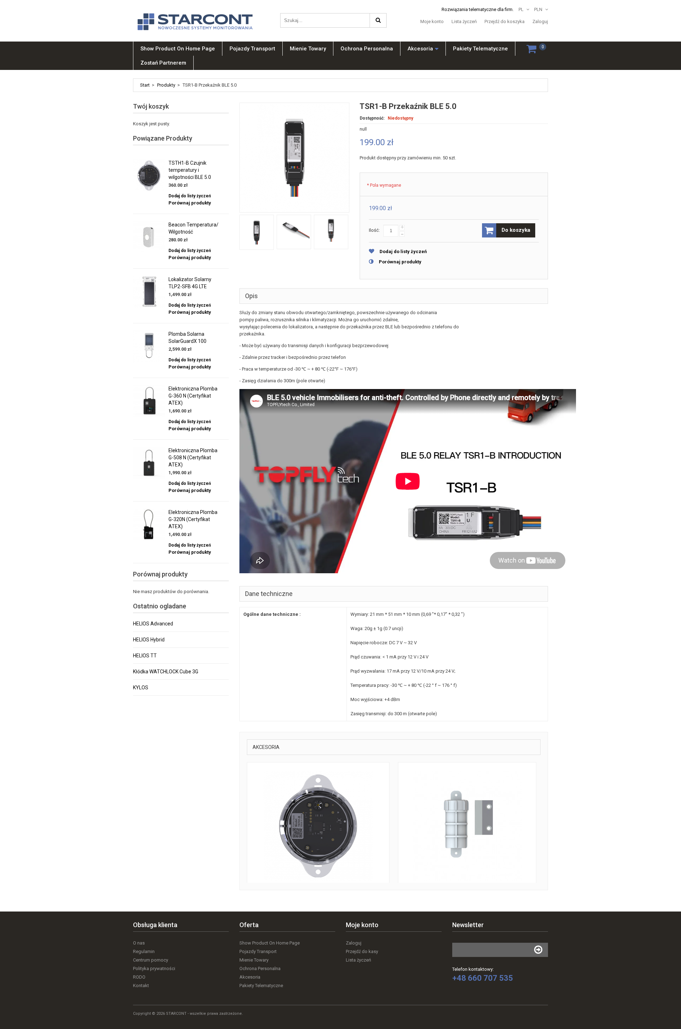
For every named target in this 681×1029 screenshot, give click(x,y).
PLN (538, 9)
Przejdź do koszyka (505, 21)
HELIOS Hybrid (149, 639)
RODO (139, 977)
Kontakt (141, 985)
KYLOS (140, 687)
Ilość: (374, 230)
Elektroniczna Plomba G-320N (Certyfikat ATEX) (192, 519)
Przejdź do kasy (362, 951)
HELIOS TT (145, 655)
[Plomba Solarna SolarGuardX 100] (149, 346)
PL (521, 9)
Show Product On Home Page (269, 943)
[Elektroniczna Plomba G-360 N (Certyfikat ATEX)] (149, 401)
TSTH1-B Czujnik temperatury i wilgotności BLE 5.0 (189, 170)
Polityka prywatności (154, 968)
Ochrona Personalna (260, 968)
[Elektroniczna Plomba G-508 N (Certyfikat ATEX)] (149, 463)
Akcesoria (249, 977)
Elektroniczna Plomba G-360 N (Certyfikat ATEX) (192, 396)
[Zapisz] (538, 950)
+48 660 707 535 (482, 978)
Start (145, 85)
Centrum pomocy (150, 960)
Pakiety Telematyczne (261, 985)
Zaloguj (540, 21)
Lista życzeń (464, 21)
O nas (139, 943)
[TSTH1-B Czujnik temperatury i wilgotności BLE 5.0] (318, 826)
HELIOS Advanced (153, 623)
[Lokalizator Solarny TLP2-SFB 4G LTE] (149, 292)
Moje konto (432, 21)
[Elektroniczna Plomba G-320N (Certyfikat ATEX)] (149, 525)
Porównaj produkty (400, 261)
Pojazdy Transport (258, 951)
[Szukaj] (378, 20)
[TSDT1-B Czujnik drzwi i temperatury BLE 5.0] (467, 826)
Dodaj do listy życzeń (403, 251)
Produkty (166, 85)
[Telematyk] (198, 15)
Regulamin (144, 951)
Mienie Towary (253, 960)
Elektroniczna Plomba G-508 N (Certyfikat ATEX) (192, 457)
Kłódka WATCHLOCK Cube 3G (165, 671)
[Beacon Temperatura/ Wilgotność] (149, 237)
